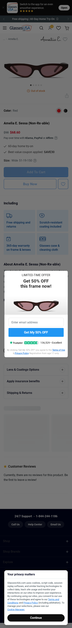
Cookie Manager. (16, 609)
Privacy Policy (22, 353)
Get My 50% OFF (36, 332)
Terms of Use (58, 350)
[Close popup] (8, 275)
